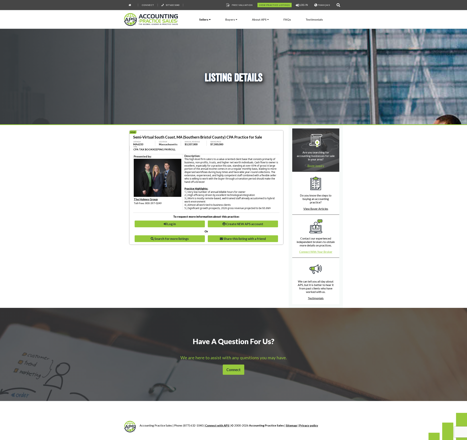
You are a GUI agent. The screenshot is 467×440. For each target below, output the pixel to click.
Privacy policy (308, 425)
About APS (259, 19)
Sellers (204, 19)
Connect (148, 5)
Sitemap (291, 425)
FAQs (287, 19)
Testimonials (314, 19)
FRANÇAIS (323, 5)
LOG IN (303, 5)
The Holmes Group (146, 199)
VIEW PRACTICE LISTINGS (274, 5)
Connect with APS (217, 425)
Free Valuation (242, 5)
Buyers (230, 19)
